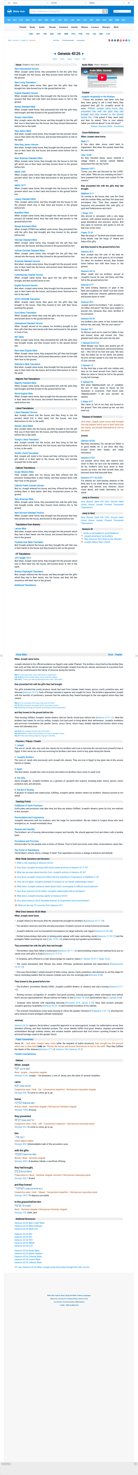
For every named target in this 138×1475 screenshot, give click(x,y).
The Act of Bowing (25, 790)
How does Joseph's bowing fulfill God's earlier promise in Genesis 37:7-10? (52, 867)
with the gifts (105, 111)
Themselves (87, 507)
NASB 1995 (20, 172)
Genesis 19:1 (75, 1049)
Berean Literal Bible (24, 117)
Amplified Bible (22, 212)
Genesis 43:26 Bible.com (26, 1229)
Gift (102, 501)
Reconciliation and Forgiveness (29, 817)
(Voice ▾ (96, 65)
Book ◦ (111, 654)
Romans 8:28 (96, 975)
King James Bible (23, 131)
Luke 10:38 (86, 155)
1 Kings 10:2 (87, 213)
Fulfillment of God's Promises (29, 805)
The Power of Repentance (27, 850)
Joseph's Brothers (25, 757)
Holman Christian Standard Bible (30, 250)
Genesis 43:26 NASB (24, 1243)
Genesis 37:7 (87, 285)
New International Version (27, 69)
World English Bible (24, 393)
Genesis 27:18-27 (106, 936)
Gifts (107, 501)
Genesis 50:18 (88, 318)
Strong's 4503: (22, 1161)
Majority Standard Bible (25, 383)
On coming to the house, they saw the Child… (35, 703)
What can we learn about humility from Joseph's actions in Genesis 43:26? (51, 872)
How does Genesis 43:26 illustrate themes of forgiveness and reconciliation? (53, 900)
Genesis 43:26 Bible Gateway (28, 1226)
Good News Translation (25, 312)
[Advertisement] (70, 633)
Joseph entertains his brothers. (98, 536)
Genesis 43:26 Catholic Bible (28, 1262)
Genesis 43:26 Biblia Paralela (28, 1253)
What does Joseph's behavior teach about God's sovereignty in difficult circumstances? (57, 886)
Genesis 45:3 (87, 302)
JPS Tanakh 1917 (23, 558)
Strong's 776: (21, 1212)
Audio (54, 59)
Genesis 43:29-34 (51, 1005)
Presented (118, 504)
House (91, 504)
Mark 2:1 (85, 141)
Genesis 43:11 (30, 692)
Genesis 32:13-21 (52, 953)
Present (108, 504)
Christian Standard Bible (26, 240)
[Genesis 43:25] (3, 661)
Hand (121, 501)
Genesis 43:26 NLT (23, 1237)
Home (84, 504)
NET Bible (19, 337)
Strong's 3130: (22, 1075)
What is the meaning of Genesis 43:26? (35, 863)
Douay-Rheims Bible (24, 472)
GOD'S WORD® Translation (27, 299)
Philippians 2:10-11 (100, 1011)
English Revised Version (26, 285)
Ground (114, 501)
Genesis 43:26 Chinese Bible (28, 1256)
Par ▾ (32, 65)
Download (118, 126)
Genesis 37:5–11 (105, 717)
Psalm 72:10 (87, 232)
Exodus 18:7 (87, 329)
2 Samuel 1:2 (87, 365)
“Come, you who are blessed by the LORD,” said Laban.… (39, 679)
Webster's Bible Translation (27, 364)
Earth (96, 501)
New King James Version (26, 144)
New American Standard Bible (28, 158)
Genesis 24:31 (88, 168)
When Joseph (97, 108)
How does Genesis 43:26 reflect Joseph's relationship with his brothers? (51, 891)
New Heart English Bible (26, 350)
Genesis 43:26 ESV (24, 1240)
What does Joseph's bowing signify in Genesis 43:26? (42, 896)
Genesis (16, 40)
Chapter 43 (24, 40)
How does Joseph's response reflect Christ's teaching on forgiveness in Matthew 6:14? (58, 877)
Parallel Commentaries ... (26, 1054)
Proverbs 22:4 (73, 1003)
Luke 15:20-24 (54, 939)
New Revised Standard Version (29, 512)
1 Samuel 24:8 (114, 997)
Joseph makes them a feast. (97, 542)
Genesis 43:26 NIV (23, 1234)
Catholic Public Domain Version (29, 485)
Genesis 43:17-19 (95, 921)
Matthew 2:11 (87, 193)
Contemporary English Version (29, 275)
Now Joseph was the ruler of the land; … (33, 731)
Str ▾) (37, 65)
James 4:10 (87, 1003)
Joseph (99, 504)
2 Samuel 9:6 (87, 382)
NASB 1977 (20, 185)
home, (115, 108)
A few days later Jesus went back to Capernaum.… (36, 675)
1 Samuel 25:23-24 (90, 343)
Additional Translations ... (26, 585)
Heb (84, 59)
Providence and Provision (27, 841)
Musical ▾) (104, 65)
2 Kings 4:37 (87, 401)
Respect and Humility (25, 829)
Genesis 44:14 (88, 271)
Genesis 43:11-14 (67, 950)
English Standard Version (26, 93)
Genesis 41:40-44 (103, 931)
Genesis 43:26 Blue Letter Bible (29, 1223)
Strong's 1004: (22, 1110)
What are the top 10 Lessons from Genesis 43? (40, 905)
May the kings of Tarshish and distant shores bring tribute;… (41, 708)
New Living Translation (25, 82)
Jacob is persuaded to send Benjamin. (101, 533)
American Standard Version (27, 261)
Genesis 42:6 (87, 251)
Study (69, 59)
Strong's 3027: (22, 1178)
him (94, 111)
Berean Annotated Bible (26, 226)
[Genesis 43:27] (134, 661)
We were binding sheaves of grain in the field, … (36, 736)
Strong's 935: (21, 1092)
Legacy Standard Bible (25, 199)
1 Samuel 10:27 (89, 959)
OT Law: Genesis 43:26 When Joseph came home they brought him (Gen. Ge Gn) (52, 1267)
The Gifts (21, 778)
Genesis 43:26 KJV (24, 1246)
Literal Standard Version (26, 412)
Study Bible (21, 654)
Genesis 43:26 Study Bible (27, 1250)
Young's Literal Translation (27, 439)
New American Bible (24, 499)
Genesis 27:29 (88, 457)
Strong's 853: (21, 1144)
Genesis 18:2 (62, 1049)
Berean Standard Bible (25, 106)
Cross (62, 59)
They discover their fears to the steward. (103, 539)
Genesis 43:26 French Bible (27, 1259)
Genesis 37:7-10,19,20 (91, 477)
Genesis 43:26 (21, 1025)
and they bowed (98, 114)
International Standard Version (29, 323)
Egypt (19, 769)
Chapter (119, 654)
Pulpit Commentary (25, 1039)
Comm (77, 59)
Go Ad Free (6, 1464)
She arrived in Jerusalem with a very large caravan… (37, 705)
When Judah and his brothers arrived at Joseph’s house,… (40, 733)
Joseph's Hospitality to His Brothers (98, 96)
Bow (83, 501)
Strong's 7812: (22, 1195)
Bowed (89, 501)
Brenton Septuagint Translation (29, 571)
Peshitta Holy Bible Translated (29, 542)
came (108, 108)
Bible (9, 40)
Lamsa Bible (20, 528)
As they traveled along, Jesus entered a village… (36, 677)
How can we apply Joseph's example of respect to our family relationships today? (55, 881)
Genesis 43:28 (88, 440)
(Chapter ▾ (26, 65)
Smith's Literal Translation (27, 453)
